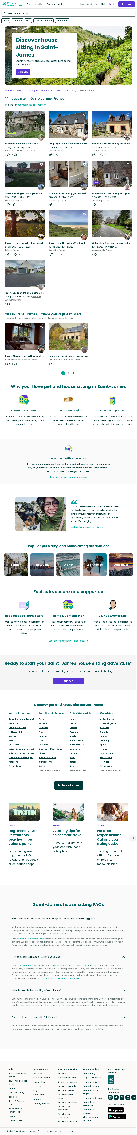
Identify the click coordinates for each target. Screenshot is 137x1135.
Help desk (13, 1097)
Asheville (74, 766)
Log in (112, 4)
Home (8, 90)
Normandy (70, 90)
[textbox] (68, 13)
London (73, 719)
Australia (104, 727)
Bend (72, 757)
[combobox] (68, 13)
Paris (41, 719)
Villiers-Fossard (16, 766)
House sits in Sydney (92, 1098)
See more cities (78, 770)
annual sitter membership (32, 938)
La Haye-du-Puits (17, 727)
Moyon (12, 740)
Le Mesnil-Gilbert (17, 732)
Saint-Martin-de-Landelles (22, 753)
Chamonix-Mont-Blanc (50, 749)
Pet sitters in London (67, 1086)
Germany (104, 740)
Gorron (42, 766)
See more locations (49, 770)
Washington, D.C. (78, 744)
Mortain (12, 736)
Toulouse (43, 727)
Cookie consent (16, 1120)
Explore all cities (68, 785)
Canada (104, 732)
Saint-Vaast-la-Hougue (21, 757)
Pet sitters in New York (68, 1090)
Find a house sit (55, 4)
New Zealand (106, 753)
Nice (41, 732)
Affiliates (37, 1099)
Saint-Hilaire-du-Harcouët (22, 749)
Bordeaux (44, 723)
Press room (38, 1094)
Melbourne (75, 749)
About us (37, 1073)
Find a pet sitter (35, 4)
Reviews (12, 1116)
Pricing (12, 1088)
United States (107, 719)
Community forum (42, 1077)
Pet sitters (63, 1073)
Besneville (13, 723)
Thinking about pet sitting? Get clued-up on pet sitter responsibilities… (111, 857)
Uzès (41, 740)
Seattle (73, 727)
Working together (41, 1103)
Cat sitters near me (67, 1077)
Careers (37, 1086)
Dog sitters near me (67, 1082)
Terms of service (53, 1131)
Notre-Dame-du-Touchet (21, 719)
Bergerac (43, 744)
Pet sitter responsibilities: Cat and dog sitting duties (109, 837)
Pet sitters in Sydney (67, 1102)
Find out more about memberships (68, 477)
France (57, 90)
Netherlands (106, 766)
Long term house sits (93, 1077)
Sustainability (39, 1082)
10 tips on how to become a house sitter (60, 978)
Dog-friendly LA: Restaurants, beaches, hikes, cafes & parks (22, 837)
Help (103, 4)
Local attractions (43, 20)
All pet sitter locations (68, 1121)
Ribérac (43, 753)
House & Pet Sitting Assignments (33, 90)
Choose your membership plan (26, 965)
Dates (6, 20)
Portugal (104, 762)
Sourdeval (14, 762)
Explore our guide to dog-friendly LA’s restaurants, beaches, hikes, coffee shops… (23, 857)
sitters (100, 825)
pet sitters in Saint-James (31, 104)
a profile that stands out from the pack (70, 965)
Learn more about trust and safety (67, 640)
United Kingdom (108, 723)
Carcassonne (45, 762)
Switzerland (106, 757)
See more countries (110, 770)
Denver (73, 723)
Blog (35, 1090)
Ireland (103, 749)
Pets (28, 20)
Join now (23, 71)
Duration (17, 20)
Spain (103, 744)
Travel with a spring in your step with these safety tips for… (67, 847)
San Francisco (76, 740)
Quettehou (14, 744)
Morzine (43, 736)
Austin (73, 736)
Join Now (127, 4)
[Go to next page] (79, 373)
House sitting (89, 1073)
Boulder (73, 762)
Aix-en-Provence (47, 757)
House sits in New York (93, 1086)
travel (12, 825)
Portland (74, 732)
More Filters (62, 20)
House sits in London (92, 1082)
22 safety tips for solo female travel (67, 833)
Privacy (71, 1131)
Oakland (74, 753)
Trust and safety (16, 1092)
